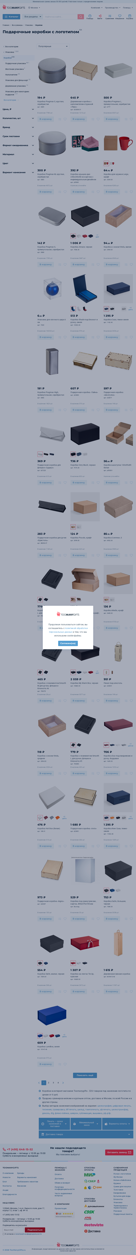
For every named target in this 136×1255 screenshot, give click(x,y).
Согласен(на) (68, 643)
